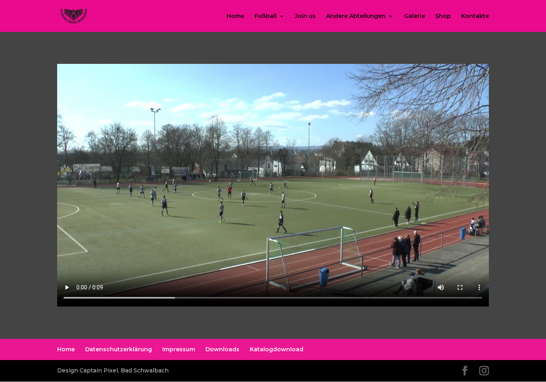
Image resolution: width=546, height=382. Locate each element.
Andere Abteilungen (356, 16)
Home (235, 16)
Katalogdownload (276, 349)
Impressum (178, 349)
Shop (443, 16)
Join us (305, 16)
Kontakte (475, 16)
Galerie (414, 16)
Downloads (222, 349)
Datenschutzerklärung (118, 349)
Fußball (266, 16)
